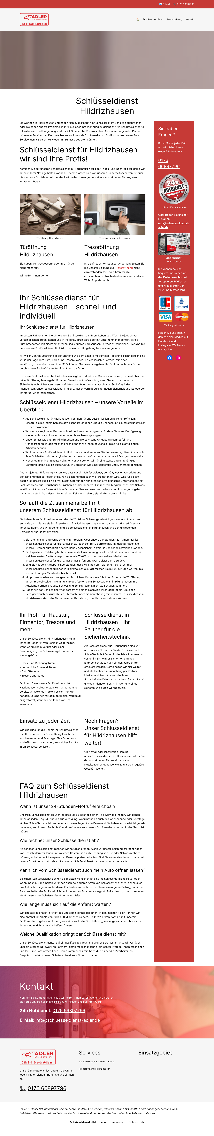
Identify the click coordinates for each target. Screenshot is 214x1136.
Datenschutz (136, 1122)
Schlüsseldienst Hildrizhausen (89, 1122)
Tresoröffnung (124, 267)
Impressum (118, 1122)
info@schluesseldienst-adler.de (67, 1020)
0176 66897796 (69, 1010)
